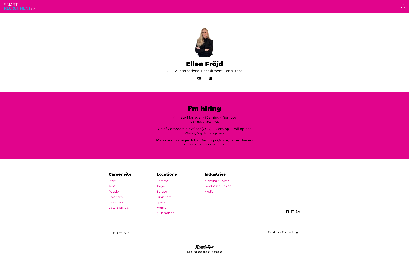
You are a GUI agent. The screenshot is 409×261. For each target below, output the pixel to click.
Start (112, 181)
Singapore (164, 197)
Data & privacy (119, 207)
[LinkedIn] (210, 78)
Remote (162, 181)
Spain (161, 202)
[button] (403, 6)
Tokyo (161, 186)
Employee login (119, 232)
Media (208, 191)
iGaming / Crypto (216, 181)
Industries (116, 202)
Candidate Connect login (284, 232)
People (114, 191)
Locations (116, 197)
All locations (165, 213)
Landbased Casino (217, 186)
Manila (161, 207)
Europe (162, 191)
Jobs (112, 186)
